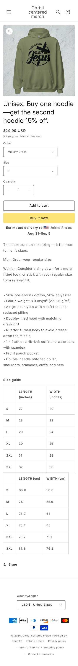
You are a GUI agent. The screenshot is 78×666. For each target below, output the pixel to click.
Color (7, 143)
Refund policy (35, 641)
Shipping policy (54, 647)
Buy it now (39, 218)
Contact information (41, 654)
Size (6, 162)
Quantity (9, 181)
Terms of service (28, 647)
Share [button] (12, 564)
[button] (8, 12)
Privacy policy (57, 641)
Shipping (8, 136)
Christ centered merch (37, 635)
